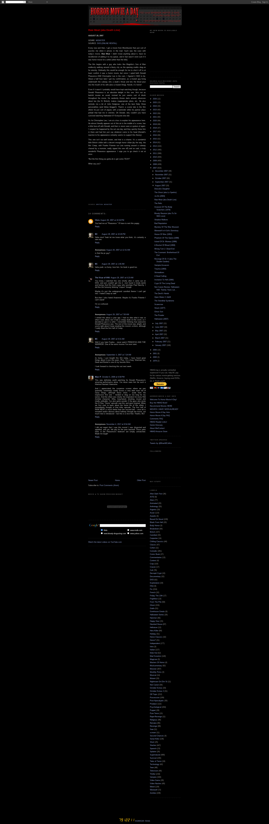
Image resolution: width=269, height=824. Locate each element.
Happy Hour (154, 621)
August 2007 (160, 185)
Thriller (152, 774)
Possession (154, 697)
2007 (155, 168)
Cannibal (153, 535)
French (153, 592)
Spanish (153, 748)
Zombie (153, 793)
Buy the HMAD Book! (158, 403)
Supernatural (155, 755)
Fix (151, 589)
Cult (151, 570)
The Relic (158, 203)
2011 (155, 153)
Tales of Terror (156, 761)
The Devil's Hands (161, 293)
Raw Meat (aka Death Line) (104, 30)
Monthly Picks (156, 672)
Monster (108, 204)
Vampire (153, 777)
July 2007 (159, 323)
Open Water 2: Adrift (162, 297)
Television (154, 771)
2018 (155, 128)
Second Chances (157, 736)
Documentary (155, 576)
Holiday (153, 634)
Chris (97, 220)
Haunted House (156, 624)
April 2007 (159, 334)
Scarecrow (158, 304)
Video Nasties (155, 783)
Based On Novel (156, 519)
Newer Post (93, 480)
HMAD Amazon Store (158, 431)
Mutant (153, 678)
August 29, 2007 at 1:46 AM (113, 264)
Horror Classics (156, 637)
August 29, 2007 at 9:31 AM (113, 339)
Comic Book (155, 554)
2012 (155, 150)
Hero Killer (154, 631)
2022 (155, 113)
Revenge (153, 726)
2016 (155, 135)
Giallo (152, 608)
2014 (155, 142)
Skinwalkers (159, 272)
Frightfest (154, 599)
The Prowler (159, 315)
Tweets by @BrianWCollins (161, 443)
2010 (155, 157)
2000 (155, 357)
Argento (153, 510)
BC (96, 234)
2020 (155, 121)
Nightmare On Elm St (158, 682)
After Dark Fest (156, 494)
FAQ (152, 586)
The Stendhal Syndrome (164, 301)
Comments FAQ (156, 419)
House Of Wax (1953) (163, 234)
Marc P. (98, 377)
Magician (153, 659)
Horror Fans (142, 821)
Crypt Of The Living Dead (164, 283)
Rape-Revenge (156, 717)
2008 (155, 164)
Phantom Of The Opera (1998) (166, 238)
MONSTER (100, 40)
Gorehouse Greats (157, 611)
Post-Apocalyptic (157, 701)
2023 (155, 110)
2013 (155, 146)
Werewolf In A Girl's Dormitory (166, 231)
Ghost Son (158, 312)
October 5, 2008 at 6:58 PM (113, 377)
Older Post (141, 480)
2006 (155, 350)
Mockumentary (156, 666)
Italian (152, 650)
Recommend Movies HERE (161, 406)
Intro (152, 647)
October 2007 (161, 178)
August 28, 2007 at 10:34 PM (112, 220)
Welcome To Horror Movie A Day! (163, 399)
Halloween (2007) (161, 319)
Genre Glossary (156, 425)
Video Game (155, 780)
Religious (153, 720)
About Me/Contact (157, 428)
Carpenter (154, 538)
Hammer (153, 618)
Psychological (155, 707)
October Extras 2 (157, 691)
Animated (154, 503)
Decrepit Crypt (156, 573)
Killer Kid (153, 653)
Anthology (154, 506)
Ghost (152, 605)
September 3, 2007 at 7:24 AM (118, 355)
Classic (153, 545)
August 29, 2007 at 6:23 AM (122, 278)
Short (152, 742)
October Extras (156, 688)
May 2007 (159, 331)
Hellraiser (153, 627)
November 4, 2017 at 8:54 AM (118, 424)
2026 (155, 99)
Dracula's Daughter (162, 189)
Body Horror (155, 525)
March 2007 (160, 338)
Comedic (153, 551)
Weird (152, 787)
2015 (155, 139)
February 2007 (161, 342)
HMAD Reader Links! (158, 422)
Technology (154, 764)
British (99, 204)
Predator (153, 704)
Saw (151, 729)
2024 (155, 106)
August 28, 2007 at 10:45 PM (113, 234)
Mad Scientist (155, 656)
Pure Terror (154, 713)
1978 (155, 361)
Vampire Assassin (161, 265)
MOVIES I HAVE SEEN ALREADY (164, 409)
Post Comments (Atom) (109, 485)
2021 (155, 117)
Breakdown (154, 529)
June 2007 (159, 327)
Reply (97, 226)
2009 (155, 161)
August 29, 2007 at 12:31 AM (118, 250)
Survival (153, 758)
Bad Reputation (160, 223)
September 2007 (162, 182)
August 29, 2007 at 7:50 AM (117, 314)
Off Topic (153, 694)
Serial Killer (154, 739)
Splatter (153, 752)
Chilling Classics (156, 541)
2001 (155, 353)
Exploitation (154, 583)
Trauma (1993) (160, 269)
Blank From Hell (156, 522)
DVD (152, 580)
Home (117, 480)
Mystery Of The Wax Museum (166, 227)
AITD (152, 497)
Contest (153, 560)
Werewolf (153, 790)
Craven (153, 567)
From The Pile (155, 602)
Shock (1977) (159, 308)
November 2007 (161, 175)
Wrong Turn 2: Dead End (164, 249)
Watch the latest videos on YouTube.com (105, 542)
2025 (155, 102)
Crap (152, 564)
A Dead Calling (160, 276)
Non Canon (154, 685)
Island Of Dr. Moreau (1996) (165, 241)
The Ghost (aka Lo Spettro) (165, 192)
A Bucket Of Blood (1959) (164, 245)
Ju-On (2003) (159, 196)
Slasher (153, 745)
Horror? (153, 640)
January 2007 (161, 345)
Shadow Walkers (161, 220)
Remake (153, 723)
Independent (155, 643)
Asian (152, 513)
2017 (155, 131)
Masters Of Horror (157, 662)
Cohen (152, 548)
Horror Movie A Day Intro (160, 412)
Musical (153, 675)
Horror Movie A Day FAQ (160, 415)
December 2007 (161, 171)
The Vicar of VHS (102, 278)
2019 (155, 124)
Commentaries (156, 557)
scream (153, 732)
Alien (152, 500)
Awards (153, 516)
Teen (152, 767)
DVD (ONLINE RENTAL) (107, 43)
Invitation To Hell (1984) (164, 280)
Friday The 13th (156, 596)
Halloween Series (157, 615)
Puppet (153, 710)
